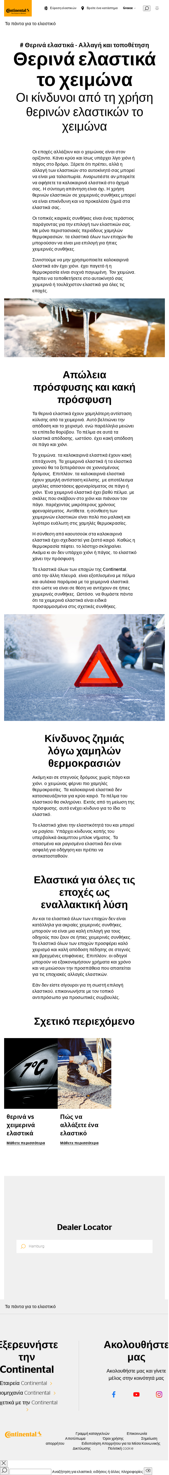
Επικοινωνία (137, 1434)
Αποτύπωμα (75, 1439)
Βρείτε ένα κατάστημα (102, 8)
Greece (128, 8)
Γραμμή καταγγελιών (92, 1434)
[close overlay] (3, 1463)
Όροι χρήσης (113, 1439)
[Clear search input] (148, 1471)
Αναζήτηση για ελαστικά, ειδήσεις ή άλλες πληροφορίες (97, 1472)
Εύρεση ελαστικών (63, 8)
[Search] (4, 1471)
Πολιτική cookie (120, 1448)
